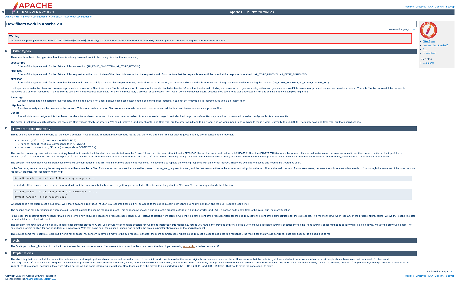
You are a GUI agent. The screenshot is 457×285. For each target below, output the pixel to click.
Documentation (40, 16)
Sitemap (450, 6)
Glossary (439, 6)
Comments (428, 63)
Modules (409, 6)
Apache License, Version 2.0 (40, 279)
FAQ (430, 6)
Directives (421, 6)
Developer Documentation (78, 16)
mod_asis (189, 246)
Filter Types (429, 41)
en (414, 29)
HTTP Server (23, 16)
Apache (9, 16)
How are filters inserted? (435, 45)
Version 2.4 (56, 16)
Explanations (429, 53)
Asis (425, 49)
